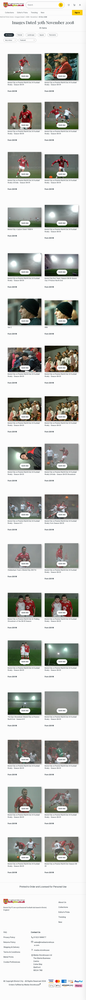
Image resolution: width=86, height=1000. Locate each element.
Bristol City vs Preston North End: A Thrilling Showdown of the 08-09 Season (23, 620)
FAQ (5, 932)
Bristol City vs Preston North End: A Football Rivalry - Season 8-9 (24, 522)
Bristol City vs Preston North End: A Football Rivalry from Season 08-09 (60, 522)
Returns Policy (9, 942)
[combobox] (42, 5)
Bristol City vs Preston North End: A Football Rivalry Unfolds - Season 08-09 (24, 182)
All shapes (9, 35)
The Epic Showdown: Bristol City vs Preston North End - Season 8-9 (23, 718)
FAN (46, 327)
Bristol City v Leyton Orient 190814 (20, 229)
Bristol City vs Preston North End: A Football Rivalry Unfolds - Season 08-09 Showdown (60, 473)
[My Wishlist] (68, 4)
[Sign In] (80, 4)
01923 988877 (39, 937)
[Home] (13, 4)
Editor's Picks (22, 13)
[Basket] (74, 4)
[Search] (61, 5)
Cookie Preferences (11, 962)
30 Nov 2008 (43, 17)
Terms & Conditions (11, 952)
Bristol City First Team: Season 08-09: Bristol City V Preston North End (61, 279)
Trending (34, 13)
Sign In (77, 13)
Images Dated (19, 17)
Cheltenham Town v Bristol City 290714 (22, 570)
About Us (62, 902)
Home (12, 17)
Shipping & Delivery (11, 947)
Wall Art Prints (4, 17)
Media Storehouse (32, 984)
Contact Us (35, 932)
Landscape (30, 35)
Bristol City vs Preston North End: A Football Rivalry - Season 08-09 (24, 84)
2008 (27, 17)
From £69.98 (12, 91)
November (34, 17)
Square (42, 35)
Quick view (25, 76)
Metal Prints (8, 957)
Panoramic (52, 35)
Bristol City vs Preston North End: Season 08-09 (61, 865)
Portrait (20, 35)
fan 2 (10, 327)
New (42, 13)
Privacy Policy (9, 937)
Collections (9, 13)
